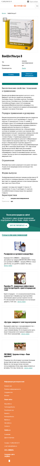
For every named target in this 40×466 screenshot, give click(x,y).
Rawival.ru (6, 413)
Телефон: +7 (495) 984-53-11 (11, 443)
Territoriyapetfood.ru (9, 407)
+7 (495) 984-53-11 (6, 2)
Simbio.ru (7, 430)
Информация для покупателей (14, 382)
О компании (7, 434)
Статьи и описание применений (14, 235)
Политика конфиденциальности (12, 389)
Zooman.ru (7, 426)
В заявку (11, 75)
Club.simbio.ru (7, 423)
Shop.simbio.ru (8, 404)
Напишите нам (8, 386)
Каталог (4, 13)
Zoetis (24, 68)
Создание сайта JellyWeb (9, 455)
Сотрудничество (8, 392)
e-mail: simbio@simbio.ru (10, 446)
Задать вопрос (34, 1)
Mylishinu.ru (7, 420)
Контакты (6, 396)
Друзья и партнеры (9, 438)
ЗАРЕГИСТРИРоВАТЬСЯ (17, 225)
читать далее (8, 266)
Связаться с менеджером (29, 75)
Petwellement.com (9, 410)
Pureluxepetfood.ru (9, 417)
